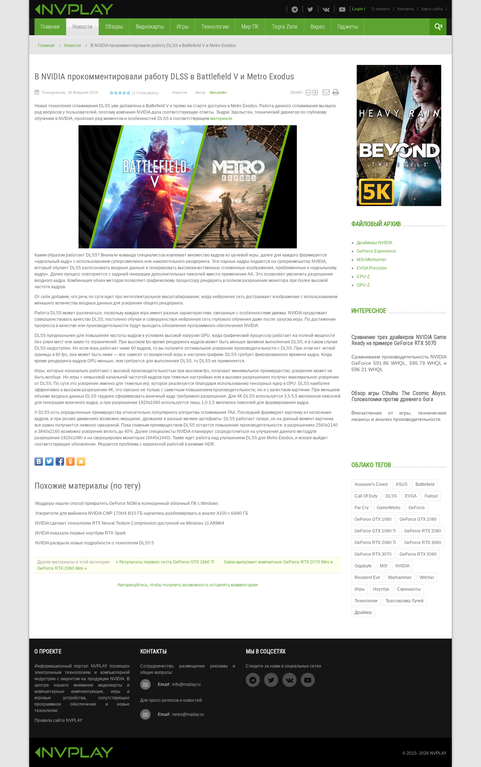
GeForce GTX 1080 (418, 519)
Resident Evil (367, 577)
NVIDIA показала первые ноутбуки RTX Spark (80, 533)
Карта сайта (432, 9)
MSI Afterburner (371, 259)
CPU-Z (363, 276)
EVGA (411, 496)
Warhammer (400, 577)
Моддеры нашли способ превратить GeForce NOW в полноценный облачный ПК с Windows (126, 503)
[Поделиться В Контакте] (39, 461)
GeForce (416, 507)
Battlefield (425, 484)
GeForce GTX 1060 (373, 519)
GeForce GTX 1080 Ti (375, 531)
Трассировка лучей (405, 600)
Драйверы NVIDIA (374, 242)
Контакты (405, 9)
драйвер (363, 612)
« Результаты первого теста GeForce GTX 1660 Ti (165, 562)
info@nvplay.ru (186, 684)
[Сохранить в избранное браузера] (81, 461)
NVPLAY (438, 753)
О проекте (380, 9)
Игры (360, 589)
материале (221, 118)
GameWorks (388, 507)
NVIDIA (402, 565)
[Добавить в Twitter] (49, 461)
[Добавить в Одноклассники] (70, 461)
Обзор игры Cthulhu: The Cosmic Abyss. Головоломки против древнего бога (398, 396)
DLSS (391, 496)
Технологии (366, 600)
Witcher (427, 577)
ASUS (401, 484)
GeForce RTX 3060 (422, 542)
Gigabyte (363, 565)
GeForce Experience (376, 251)
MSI (383, 565)
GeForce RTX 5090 (418, 554)
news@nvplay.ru (188, 714)
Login (357, 9)
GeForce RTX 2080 (422, 531)
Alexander (218, 92)
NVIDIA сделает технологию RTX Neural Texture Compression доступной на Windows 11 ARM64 (129, 523)
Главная (46, 45)
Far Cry (362, 507)
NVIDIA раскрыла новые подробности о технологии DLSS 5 (94, 542)
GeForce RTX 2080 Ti (375, 542)
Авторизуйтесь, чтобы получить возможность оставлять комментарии (188, 584)
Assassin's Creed (371, 484)
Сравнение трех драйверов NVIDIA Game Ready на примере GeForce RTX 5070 (398, 340)
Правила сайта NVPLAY (58, 720)
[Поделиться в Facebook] (60, 461)
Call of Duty (366, 496)
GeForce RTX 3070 (373, 554)
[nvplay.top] (74, 9)
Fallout (431, 496)
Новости (72, 45)
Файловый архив (376, 224)
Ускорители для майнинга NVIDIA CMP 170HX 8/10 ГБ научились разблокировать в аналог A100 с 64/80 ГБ (141, 513)
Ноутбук (381, 589)
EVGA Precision (372, 268)
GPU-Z (363, 285)
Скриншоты (409, 589)
